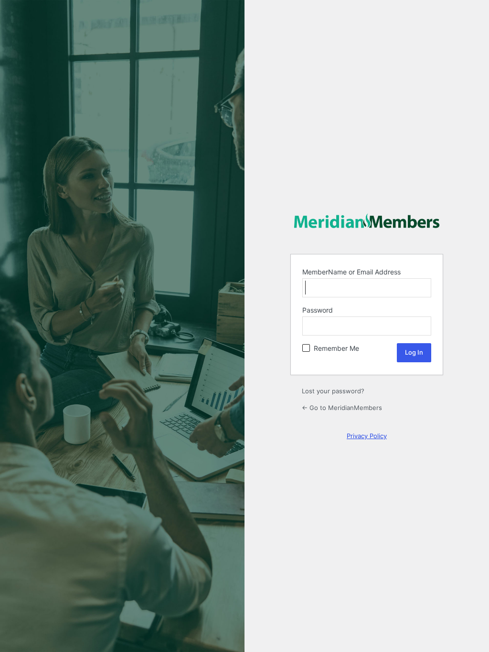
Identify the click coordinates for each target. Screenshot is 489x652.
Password (317, 310)
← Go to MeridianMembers (342, 407)
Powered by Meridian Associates (367, 221)
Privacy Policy (367, 436)
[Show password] (420, 326)
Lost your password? (333, 391)
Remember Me (336, 348)
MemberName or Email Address (351, 272)
